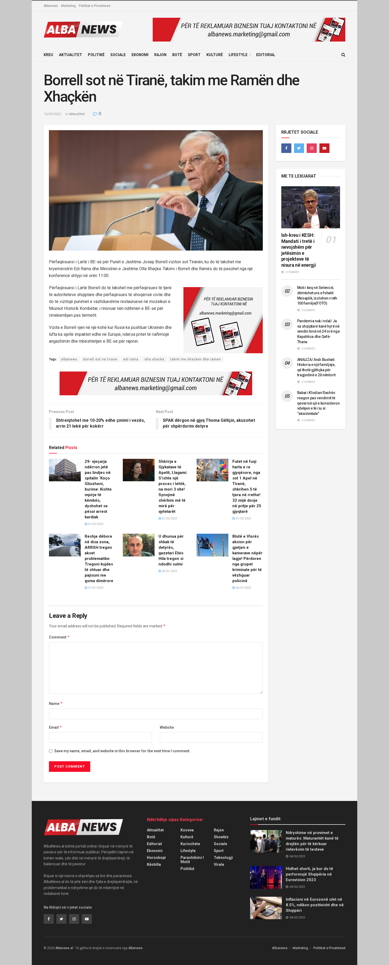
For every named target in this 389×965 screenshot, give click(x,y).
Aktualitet (70, 55)
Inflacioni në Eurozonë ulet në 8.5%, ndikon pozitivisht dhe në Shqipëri (315, 905)
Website (167, 727)
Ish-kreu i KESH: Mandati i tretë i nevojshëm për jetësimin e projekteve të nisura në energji (298, 250)
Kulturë (214, 55)
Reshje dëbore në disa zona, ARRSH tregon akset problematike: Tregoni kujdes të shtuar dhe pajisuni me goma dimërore (99, 558)
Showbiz (221, 837)
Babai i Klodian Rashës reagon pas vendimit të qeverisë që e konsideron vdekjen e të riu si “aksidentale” (318, 403)
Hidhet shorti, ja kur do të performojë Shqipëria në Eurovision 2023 (309, 874)
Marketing (68, 6)
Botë (177, 55)
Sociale (118, 55)
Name (56, 703)
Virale (219, 864)
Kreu (48, 55)
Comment (59, 637)
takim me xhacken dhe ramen (195, 359)
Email (55, 727)
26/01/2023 (169, 571)
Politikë (96, 55)
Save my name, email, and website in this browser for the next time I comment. (122, 751)
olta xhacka (154, 359)
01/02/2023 (95, 524)
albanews (69, 359)
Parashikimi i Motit (192, 859)
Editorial (265, 55)
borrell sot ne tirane (100, 359)
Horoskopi (156, 857)
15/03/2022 (52, 114)
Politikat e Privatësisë (94, 6)
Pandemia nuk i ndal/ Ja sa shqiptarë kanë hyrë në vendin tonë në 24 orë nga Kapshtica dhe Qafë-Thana (318, 331)
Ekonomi (140, 55)
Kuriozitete (190, 844)
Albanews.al (64, 948)
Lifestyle (238, 55)
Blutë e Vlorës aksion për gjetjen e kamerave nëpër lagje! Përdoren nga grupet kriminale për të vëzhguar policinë (247, 558)
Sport (194, 55)
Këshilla (154, 864)
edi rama (130, 359)
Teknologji (223, 857)
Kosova (187, 830)
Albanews (51, 6)
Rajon (160, 55)
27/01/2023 (95, 588)
